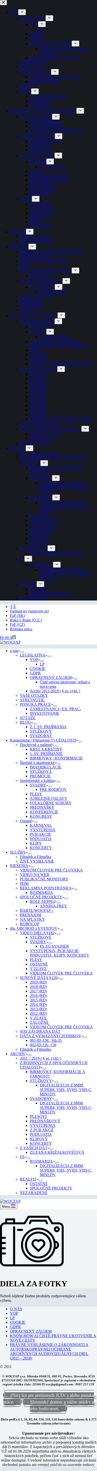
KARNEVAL (41, 825)
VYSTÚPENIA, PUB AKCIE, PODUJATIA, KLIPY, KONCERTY (59, 953)
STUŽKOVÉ (40, 937)
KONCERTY (41, 848)
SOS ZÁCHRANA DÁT (40, 1031)
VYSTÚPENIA (42, 830)
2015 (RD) (38, 1000)
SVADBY (38, 785)
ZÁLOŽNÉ (39, 1022)
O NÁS (16, 1309)
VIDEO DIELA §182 (37, 933)
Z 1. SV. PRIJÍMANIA (48, 727)
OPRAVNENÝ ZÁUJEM (51, 677)
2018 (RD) (38, 986)
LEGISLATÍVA (33, 655)
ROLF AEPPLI (42, 901)
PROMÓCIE (40, 776)
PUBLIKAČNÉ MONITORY (44, 879)
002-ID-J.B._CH (43, 1045)
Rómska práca (21, 629)
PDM (24, 883)
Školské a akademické (37, 763)
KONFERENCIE (44, 812)
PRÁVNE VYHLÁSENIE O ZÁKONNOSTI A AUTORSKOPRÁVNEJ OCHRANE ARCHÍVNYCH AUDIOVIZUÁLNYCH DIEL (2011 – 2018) (49, 1351)
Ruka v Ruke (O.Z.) (26, 620)
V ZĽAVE (38, 969)
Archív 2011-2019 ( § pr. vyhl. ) (55, 691)
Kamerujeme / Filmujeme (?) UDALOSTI (43, 740)
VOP (34, 659)
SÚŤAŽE (28, 718)
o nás (14, 651)
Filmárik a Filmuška (35, 857)
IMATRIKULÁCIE (45, 767)
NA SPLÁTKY (32, 919)
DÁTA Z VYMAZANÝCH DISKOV (50, 1036)
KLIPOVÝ (39, 1139)
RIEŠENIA (19, 866)
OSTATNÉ (39, 964)
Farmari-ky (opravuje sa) (29, 611)
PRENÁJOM (30, 915)
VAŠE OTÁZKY (34, 695)
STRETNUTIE (32, 700)
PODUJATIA (41, 839)
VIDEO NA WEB (34, 874)
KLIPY (36, 843)
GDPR (35, 673)
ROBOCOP (29, 924)
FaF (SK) (17, 615)
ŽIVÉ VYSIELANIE (37, 861)
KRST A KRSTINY (46, 749)
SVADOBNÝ (41, 736)
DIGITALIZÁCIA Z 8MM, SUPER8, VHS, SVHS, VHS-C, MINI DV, (66, 1089)
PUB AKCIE (40, 834)
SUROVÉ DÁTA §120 (38, 978)
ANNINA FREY (53, 906)
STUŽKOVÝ (41, 731)
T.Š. (13, 606)
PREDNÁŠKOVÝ (45, 1121)
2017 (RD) (38, 991)
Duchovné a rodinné (36, 745)
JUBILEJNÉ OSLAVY (48, 798)
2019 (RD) (38, 982)
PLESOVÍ (38, 1116)
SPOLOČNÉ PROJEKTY (41, 897)
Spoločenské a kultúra (37, 780)
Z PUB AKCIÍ (41, 1130)
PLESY (36, 794)
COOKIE (37, 668)
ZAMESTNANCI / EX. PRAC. (55, 709)
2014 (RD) (38, 1004)
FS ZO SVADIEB (54, 946)
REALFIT (28, 1179)
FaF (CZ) (17, 624)
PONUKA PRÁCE (35, 704)
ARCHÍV (18, 1054)
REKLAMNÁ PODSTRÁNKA (46, 888)
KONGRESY (41, 816)
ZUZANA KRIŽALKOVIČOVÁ (57, 1152)
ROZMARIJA (41, 892)
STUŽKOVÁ (41, 771)
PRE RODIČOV (53, 789)
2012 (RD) (38, 1013)
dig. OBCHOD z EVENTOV (33, 928)
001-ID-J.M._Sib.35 (46, 1040)
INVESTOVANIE (44, 713)
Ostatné (26, 821)
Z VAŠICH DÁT (34, 1148)
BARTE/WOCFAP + (37, 910)
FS (22, 1157)
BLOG (25, 722)
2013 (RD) (38, 1009)
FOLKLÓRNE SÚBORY (51, 803)
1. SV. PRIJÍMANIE (46, 754)
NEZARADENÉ (34, 1193)
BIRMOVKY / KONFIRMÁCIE (56, 758)
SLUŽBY (18, 852)
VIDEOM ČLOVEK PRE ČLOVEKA (51, 870)
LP (42, 664)
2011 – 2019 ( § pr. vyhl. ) (40, 1058)
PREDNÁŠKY (42, 807)
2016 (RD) (38, 995)
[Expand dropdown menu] (22, 652)
